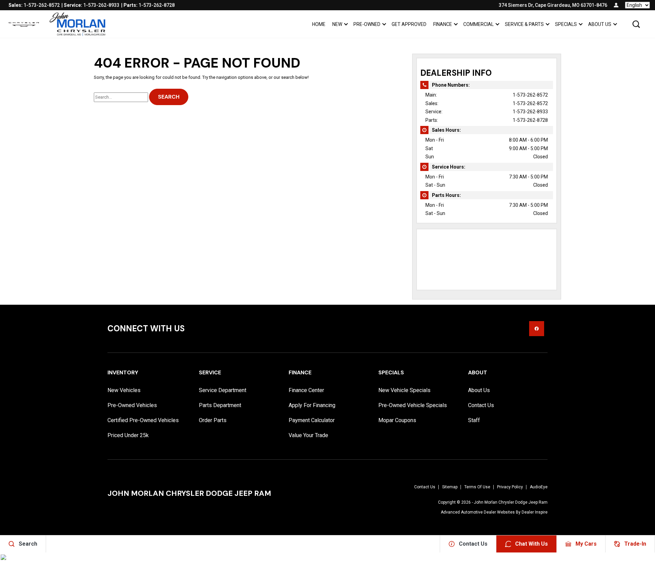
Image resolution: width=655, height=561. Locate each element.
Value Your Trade (308, 435)
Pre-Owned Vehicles (132, 405)
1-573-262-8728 (530, 120)
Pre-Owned (366, 24)
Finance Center (306, 390)
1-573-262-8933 (530, 111)
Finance (442, 24)
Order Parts (213, 420)
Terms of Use (477, 487)
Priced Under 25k (128, 435)
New (337, 24)
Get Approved (409, 24)
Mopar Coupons (397, 420)
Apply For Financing (312, 405)
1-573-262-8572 (530, 95)
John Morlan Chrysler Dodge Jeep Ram (511, 502)
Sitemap (449, 487)
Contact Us (481, 405)
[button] (636, 24)
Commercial (478, 24)
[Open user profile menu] (616, 5)
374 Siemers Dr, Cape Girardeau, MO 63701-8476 (553, 5)
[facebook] (536, 328)
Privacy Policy (510, 487)
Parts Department (220, 405)
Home (318, 24)
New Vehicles (124, 390)
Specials (566, 24)
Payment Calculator (312, 420)
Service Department (222, 390)
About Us (599, 24)
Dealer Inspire (535, 512)
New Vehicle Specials (404, 390)
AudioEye (539, 487)
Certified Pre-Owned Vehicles (143, 420)
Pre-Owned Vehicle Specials (412, 405)
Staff (474, 420)
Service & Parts (524, 24)
